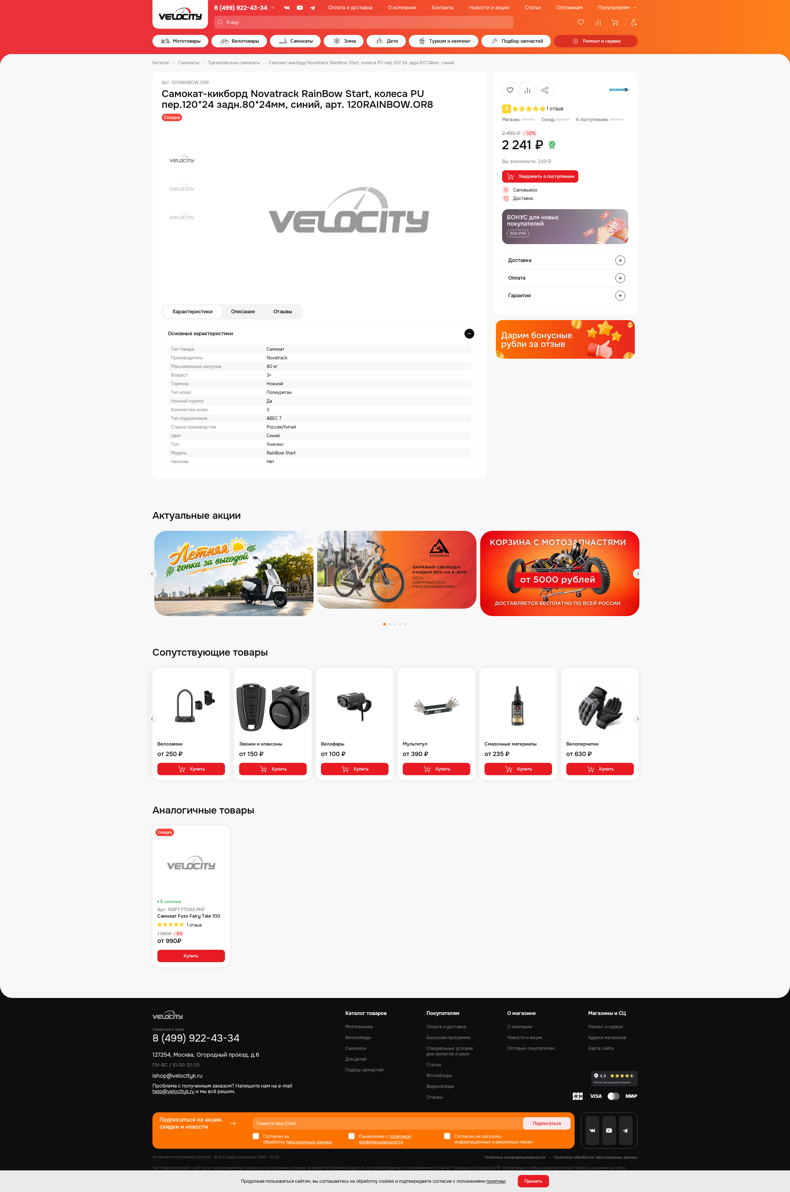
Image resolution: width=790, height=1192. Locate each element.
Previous (152, 574)
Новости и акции (489, 7)
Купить (197, 769)
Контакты (443, 7)
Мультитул (415, 744)
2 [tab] (390, 624)
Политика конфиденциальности (515, 1157)
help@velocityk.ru (173, 1091)
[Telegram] (313, 8)
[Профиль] (631, 22)
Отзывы (282, 311)
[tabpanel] (234, 573)
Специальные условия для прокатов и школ (449, 1051)
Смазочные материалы (510, 744)
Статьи (533, 7)
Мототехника (358, 1026)
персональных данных (309, 1142)
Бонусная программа (448, 1037)
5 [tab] (405, 624)
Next (638, 574)
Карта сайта (601, 1048)
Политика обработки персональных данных (596, 1157)
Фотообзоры (439, 1075)
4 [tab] (400, 624)
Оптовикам (569, 7)
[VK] (287, 8)
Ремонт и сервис (605, 1026)
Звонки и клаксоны (260, 744)
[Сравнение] (598, 22)
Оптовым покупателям (531, 1048)
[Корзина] (615, 22)
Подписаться (547, 1123)
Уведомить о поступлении (547, 176)
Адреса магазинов (607, 1037)
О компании (402, 7)
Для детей (355, 1059)
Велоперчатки (582, 744)
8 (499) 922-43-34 (240, 8)
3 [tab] (395, 624)
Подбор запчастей (364, 1070)
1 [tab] (384, 624)
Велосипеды (358, 1037)
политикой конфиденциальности (385, 1139)
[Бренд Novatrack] (619, 90)
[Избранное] (581, 22)
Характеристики (193, 311)
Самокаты (355, 1048)
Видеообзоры (440, 1086)
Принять (533, 1181)
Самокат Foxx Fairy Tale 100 (188, 916)
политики (495, 1181)
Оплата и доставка (350, 7)
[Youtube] (300, 8)
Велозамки (169, 744)
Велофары (332, 744)
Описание (243, 311)
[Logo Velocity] (180, 14)
